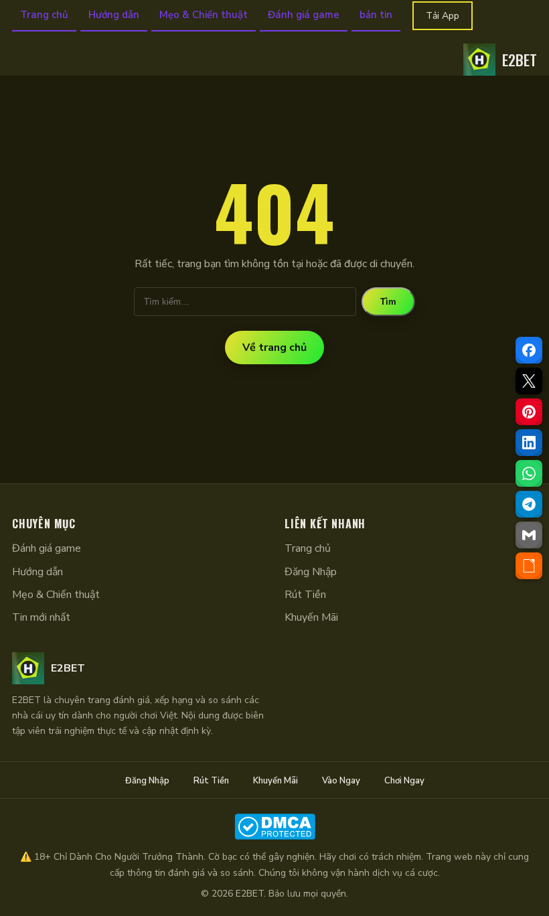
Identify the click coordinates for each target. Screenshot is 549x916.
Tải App (442, 15)
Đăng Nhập (311, 571)
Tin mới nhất (41, 617)
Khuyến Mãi (311, 617)
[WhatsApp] (529, 473)
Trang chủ (44, 14)
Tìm (388, 302)
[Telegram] (529, 504)
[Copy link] (529, 565)
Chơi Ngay (404, 781)
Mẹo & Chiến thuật (203, 14)
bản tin (376, 14)
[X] (529, 381)
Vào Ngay (341, 781)
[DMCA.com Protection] (274, 827)
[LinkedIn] (529, 442)
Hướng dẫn (113, 14)
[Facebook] (529, 350)
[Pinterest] (529, 411)
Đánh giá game (303, 14)
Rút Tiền (305, 594)
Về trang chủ (274, 347)
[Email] (529, 535)
